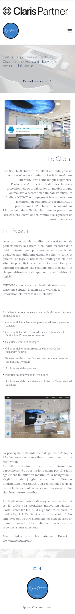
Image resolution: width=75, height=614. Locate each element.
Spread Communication (37, 607)
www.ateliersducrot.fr (17, 540)
